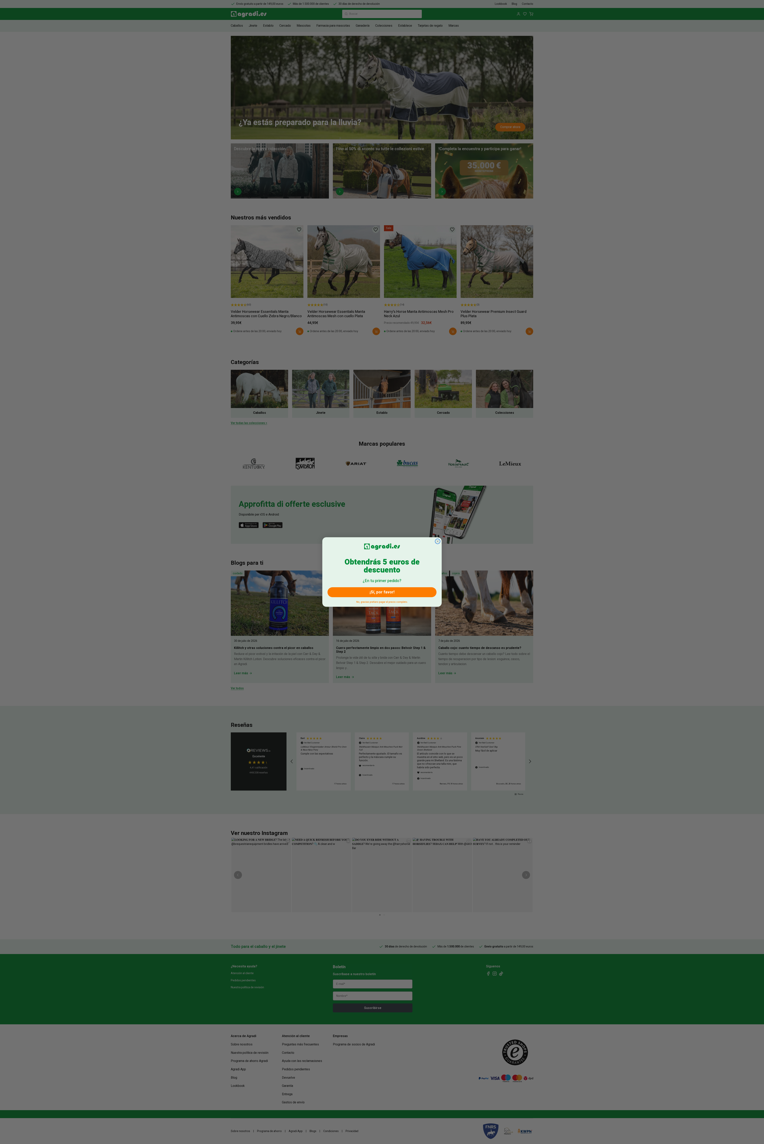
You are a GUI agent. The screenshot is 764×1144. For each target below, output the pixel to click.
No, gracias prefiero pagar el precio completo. (382, 601)
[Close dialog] (437, 541)
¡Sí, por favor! (382, 592)
